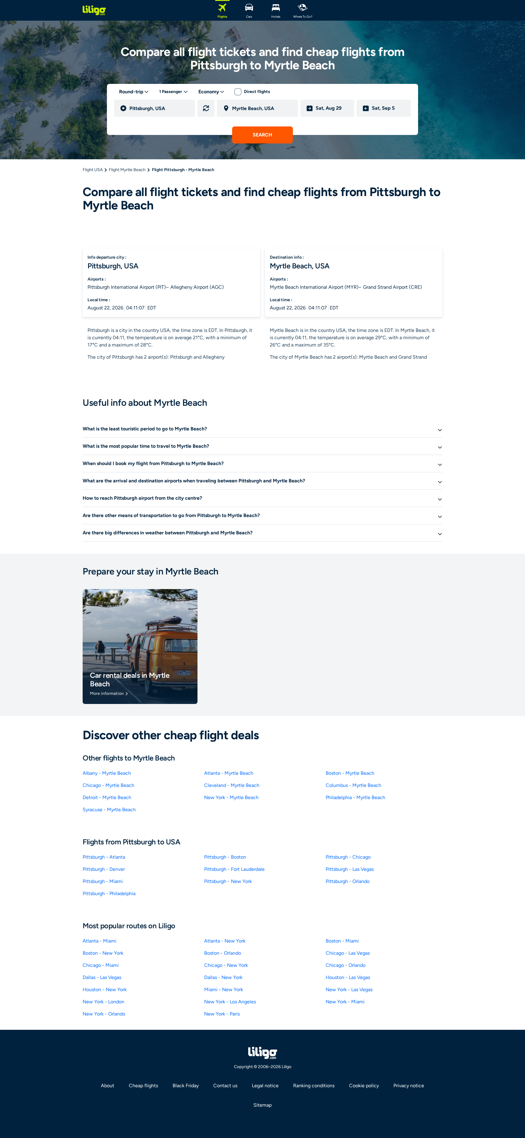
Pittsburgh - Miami (103, 881)
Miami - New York (223, 989)
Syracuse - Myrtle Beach (109, 809)
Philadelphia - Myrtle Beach (355, 797)
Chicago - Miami (101, 965)
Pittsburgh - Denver (104, 869)
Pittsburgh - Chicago (348, 857)
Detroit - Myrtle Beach (107, 797)
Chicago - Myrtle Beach (108, 785)
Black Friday (186, 1085)
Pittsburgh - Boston (225, 857)
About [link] (107, 1085)
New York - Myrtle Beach (231, 797)
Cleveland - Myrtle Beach (231, 785)
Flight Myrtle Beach (127, 169)
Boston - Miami (342, 941)
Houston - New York (105, 989)
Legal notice (265, 1085)
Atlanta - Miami (99, 941)
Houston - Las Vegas (348, 977)
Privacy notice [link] (408, 1085)
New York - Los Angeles (230, 1002)
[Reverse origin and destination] (205, 108)
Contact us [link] (225, 1085)
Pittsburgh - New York (228, 881)
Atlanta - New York (224, 941)
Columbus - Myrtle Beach (353, 785)
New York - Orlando (104, 1014)
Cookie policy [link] (364, 1085)
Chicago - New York (226, 965)
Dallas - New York (223, 977)
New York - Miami (345, 1002)
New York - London (103, 1002)
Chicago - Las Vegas (348, 953)
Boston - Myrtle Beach (350, 773)
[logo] (94, 10)
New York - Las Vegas (349, 989)
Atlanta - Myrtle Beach (228, 773)
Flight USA (93, 169)
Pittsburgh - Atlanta (104, 857)
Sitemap (262, 1105)
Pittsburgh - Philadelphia (109, 893)
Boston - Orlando (222, 953)
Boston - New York (103, 953)
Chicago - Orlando (345, 965)
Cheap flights (143, 1085)
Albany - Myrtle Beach (107, 773)
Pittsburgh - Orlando (347, 881)
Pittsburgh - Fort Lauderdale (234, 869)
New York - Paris (222, 1014)
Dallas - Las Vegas (102, 977)
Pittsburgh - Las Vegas (350, 869)
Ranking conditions (314, 1085)
